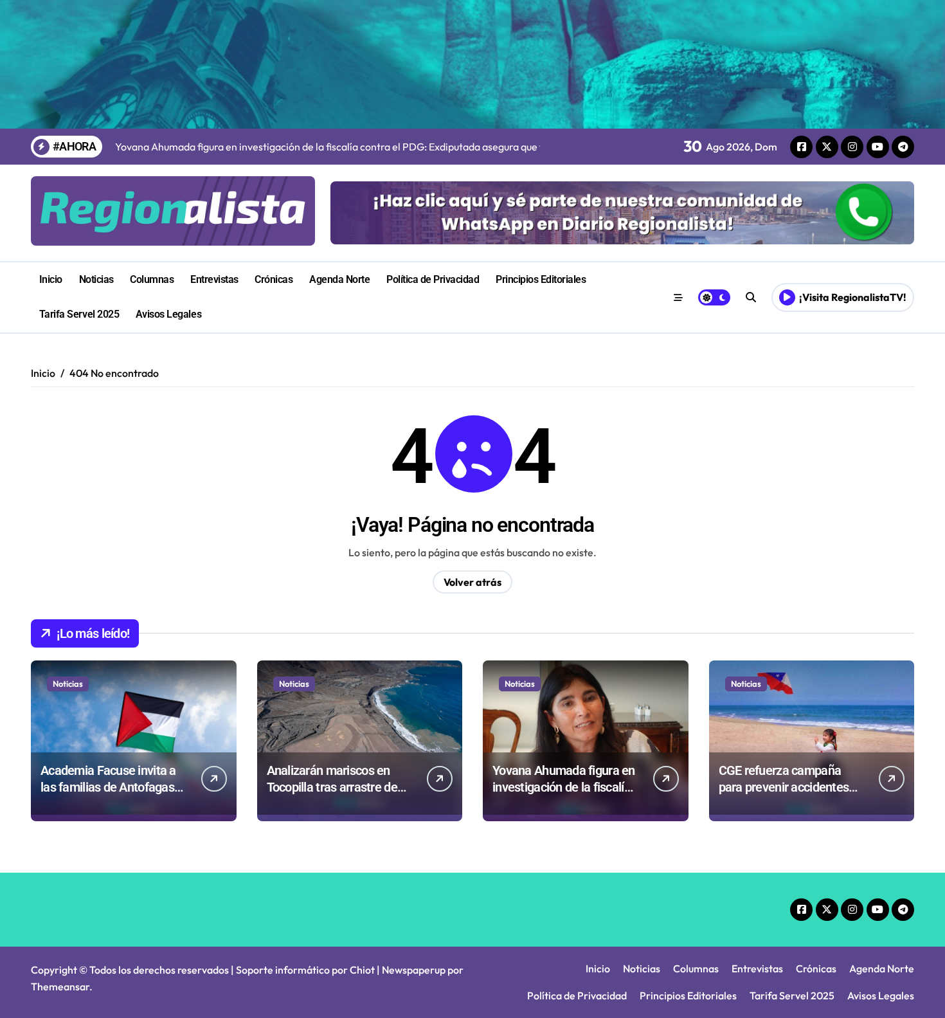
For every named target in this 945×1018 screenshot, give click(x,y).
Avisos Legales (168, 314)
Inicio (50, 279)
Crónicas (273, 279)
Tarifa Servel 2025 (79, 314)
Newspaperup (414, 969)
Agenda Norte (339, 279)
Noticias (96, 279)
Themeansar (60, 986)
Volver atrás (472, 582)
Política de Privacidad (432, 279)
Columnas (152, 279)
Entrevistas (214, 279)
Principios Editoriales (541, 279)
